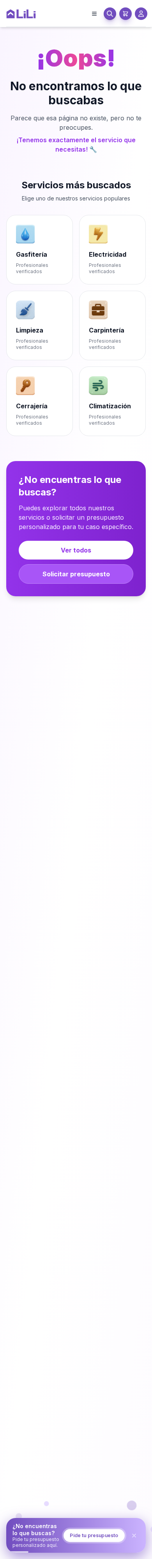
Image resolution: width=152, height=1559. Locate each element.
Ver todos (76, 550)
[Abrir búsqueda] (110, 13)
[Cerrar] (130, 1550)
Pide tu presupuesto (93, 1550)
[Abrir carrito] (125, 13)
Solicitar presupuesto (76, 574)
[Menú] (94, 13)
